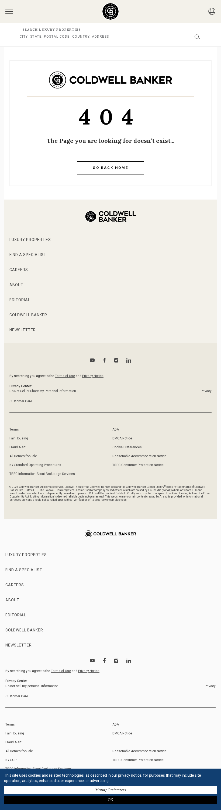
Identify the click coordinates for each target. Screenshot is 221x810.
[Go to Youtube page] (92, 360)
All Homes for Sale (23, 456)
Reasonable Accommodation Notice (139, 456)
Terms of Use (65, 376)
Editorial (19, 300)
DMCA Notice (122, 438)
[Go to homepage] (110, 11)
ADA (115, 429)
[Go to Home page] (110, 84)
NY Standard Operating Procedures (35, 465)
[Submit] (197, 37)
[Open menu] (9, 11)
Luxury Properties (30, 239)
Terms (14, 429)
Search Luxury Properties (51, 29)
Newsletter (22, 330)
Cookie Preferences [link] (127, 447)
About (16, 285)
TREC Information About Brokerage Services (42, 474)
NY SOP (10, 760)
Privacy (206, 391)
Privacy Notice (92, 376)
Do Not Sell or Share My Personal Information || (43, 391)
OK (110, 800)
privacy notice (129, 775)
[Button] (212, 11)
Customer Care (20, 401)
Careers (18, 270)
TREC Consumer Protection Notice (138, 465)
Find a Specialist (27, 255)
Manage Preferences (110, 790)
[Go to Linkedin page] (128, 360)
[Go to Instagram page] (116, 360)
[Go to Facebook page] (104, 360)
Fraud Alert (17, 447)
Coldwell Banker (28, 315)
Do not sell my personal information (31, 686)
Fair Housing (18, 438)
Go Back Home (110, 168)
